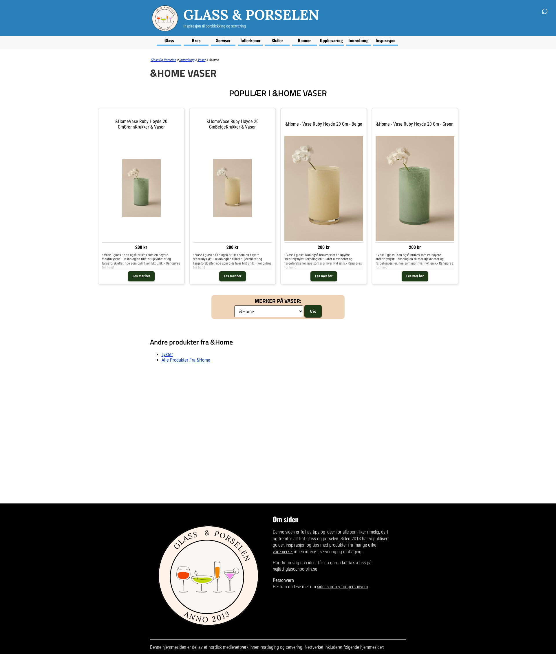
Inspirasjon (386, 40)
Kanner (304, 40)
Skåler (277, 40)
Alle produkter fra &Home (186, 360)
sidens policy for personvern (342, 586)
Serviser (223, 40)
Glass (169, 40)
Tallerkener (250, 40)
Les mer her (141, 276)
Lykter (167, 354)
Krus (196, 40)
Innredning (358, 40)
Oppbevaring (331, 40)
